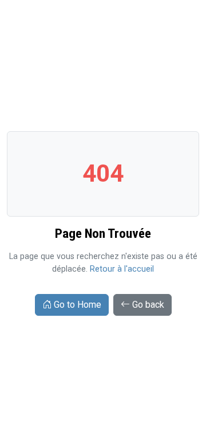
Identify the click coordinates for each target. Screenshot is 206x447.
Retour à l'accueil (122, 269)
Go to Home (77, 304)
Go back (148, 304)
